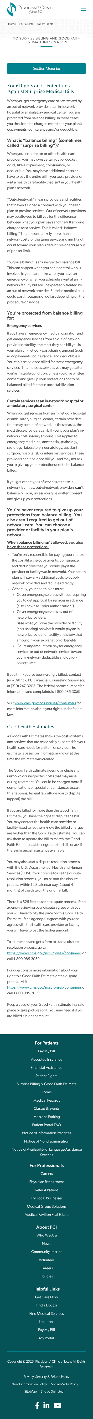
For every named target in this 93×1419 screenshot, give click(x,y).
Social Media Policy (64, 1384)
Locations (46, 1322)
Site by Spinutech (53, 1392)
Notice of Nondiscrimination (46, 1141)
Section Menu (44, 69)
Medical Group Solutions (46, 1207)
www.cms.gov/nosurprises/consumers (45, 703)
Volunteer (46, 1260)
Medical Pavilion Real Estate (46, 1215)
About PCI (46, 1227)
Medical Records (46, 1101)
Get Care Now (46, 1297)
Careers (47, 1174)
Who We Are (46, 1235)
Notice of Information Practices (46, 1133)
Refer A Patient (46, 1190)
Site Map (30, 1392)
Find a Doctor (46, 1305)
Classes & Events (46, 1109)
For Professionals (47, 1166)
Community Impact (46, 1252)
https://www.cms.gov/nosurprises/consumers (44, 953)
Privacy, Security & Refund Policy (46, 1377)
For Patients (46, 1043)
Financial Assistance (46, 1068)
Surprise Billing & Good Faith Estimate (47, 1084)
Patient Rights (46, 1076)
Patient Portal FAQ (46, 1125)
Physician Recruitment (46, 1182)
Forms (47, 1092)
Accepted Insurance (46, 1060)
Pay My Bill (46, 1051)
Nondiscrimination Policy (29, 1384)
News (46, 1244)
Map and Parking (46, 1117)
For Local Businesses (46, 1198)
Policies (47, 1276)
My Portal (46, 1338)
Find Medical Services (46, 1314)
